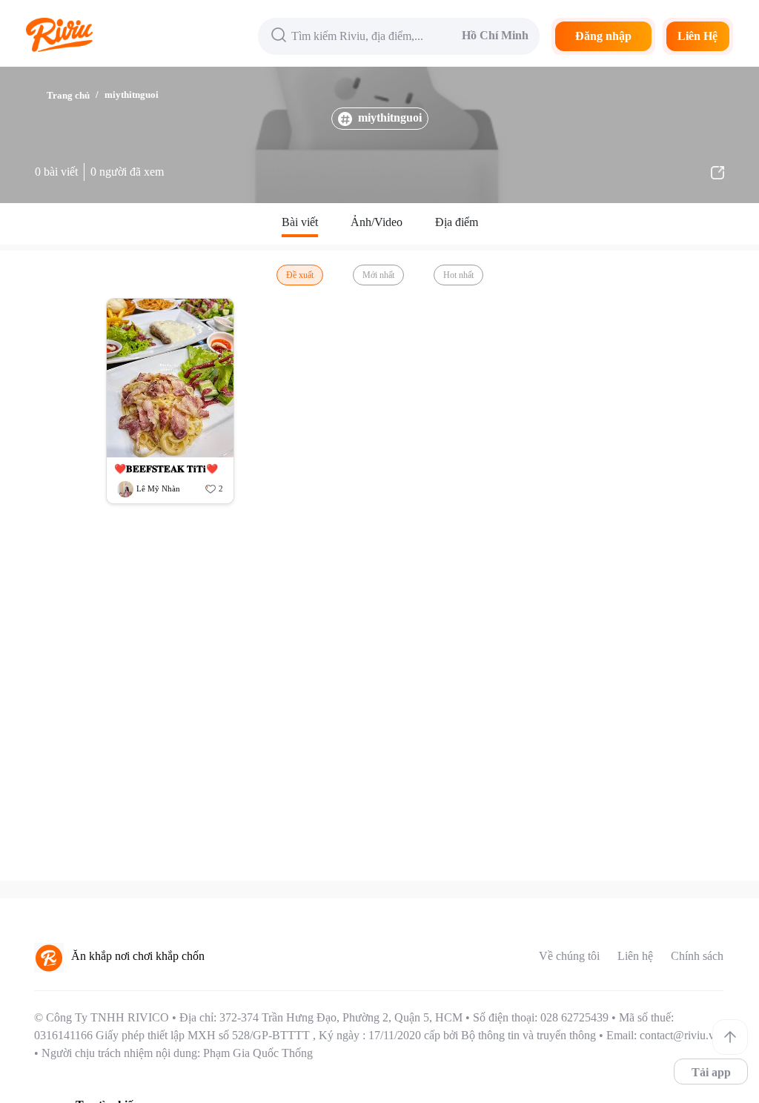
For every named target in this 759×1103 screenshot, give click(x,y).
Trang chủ (68, 95)
